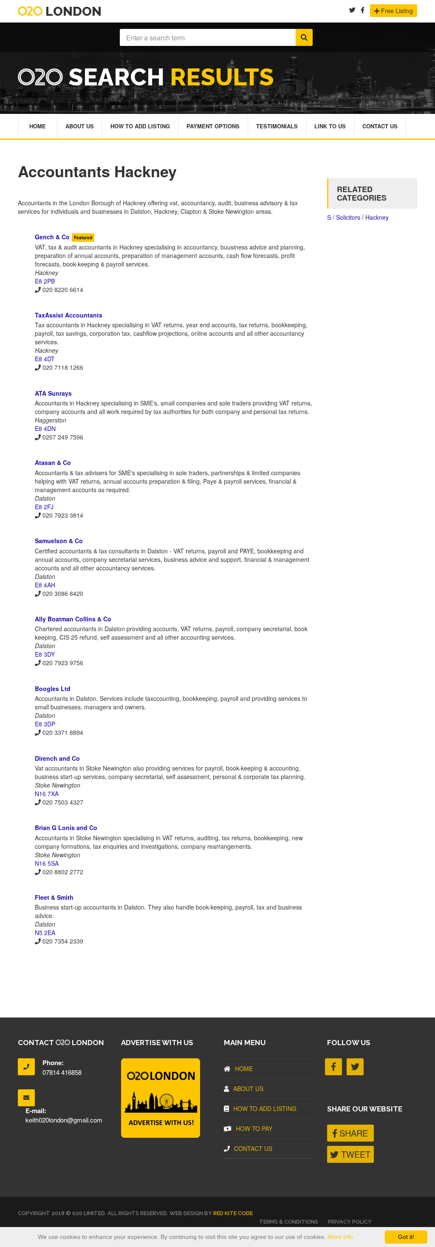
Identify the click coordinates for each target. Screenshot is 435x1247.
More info (340, 1236)
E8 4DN (45, 428)
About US (248, 1088)
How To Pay (254, 1128)
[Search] (304, 37)
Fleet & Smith (54, 897)
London (72, 11)
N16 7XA (47, 793)
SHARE (352, 1133)
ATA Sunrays (53, 393)
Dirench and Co (57, 758)
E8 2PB (45, 281)
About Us (79, 126)
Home (37, 126)
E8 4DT (45, 358)
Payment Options (213, 126)
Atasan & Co (53, 462)
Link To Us (330, 126)
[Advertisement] (166, 975)
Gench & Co (52, 236)
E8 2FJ (44, 506)
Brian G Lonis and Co (66, 827)
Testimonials (277, 126)
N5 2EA (45, 932)
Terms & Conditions (288, 1222)
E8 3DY (45, 654)
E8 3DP (45, 724)
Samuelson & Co (59, 540)
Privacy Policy (350, 1222)
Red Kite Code (233, 1213)
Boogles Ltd (53, 688)
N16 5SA (47, 863)
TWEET (354, 1154)
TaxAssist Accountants (68, 315)
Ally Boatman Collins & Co (73, 619)
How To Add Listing (140, 126)
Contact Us (380, 126)
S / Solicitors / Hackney (358, 217)
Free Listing (396, 10)
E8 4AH (45, 585)
